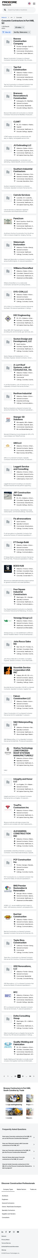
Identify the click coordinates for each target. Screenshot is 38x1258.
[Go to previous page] (4, 1076)
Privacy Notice (5, 1239)
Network (6, 5)
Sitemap (4, 1250)
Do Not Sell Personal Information (10, 1246)
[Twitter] (10, 1232)
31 (22, 1076)
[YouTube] (18, 1232)
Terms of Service (6, 1243)
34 (30, 1076)
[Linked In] (2, 1232)
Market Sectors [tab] (21, 1189)
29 (15, 1076)
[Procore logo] (9, 2)
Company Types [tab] (8, 1189)
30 (19, 1076)
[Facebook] (6, 1232)
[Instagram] (14, 1232)
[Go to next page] (33, 1076)
